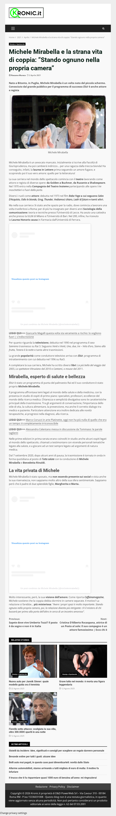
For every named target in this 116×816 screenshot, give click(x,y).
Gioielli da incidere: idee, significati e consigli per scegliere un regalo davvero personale (56, 750)
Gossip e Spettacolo (17, 44)
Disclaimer (73, 786)
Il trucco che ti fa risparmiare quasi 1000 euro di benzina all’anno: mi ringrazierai (53, 777)
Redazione (41, 786)
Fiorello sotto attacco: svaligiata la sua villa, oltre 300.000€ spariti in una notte (33, 708)
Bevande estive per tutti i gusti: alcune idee (32, 756)
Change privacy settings (13, 813)
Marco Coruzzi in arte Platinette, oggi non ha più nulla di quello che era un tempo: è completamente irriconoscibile (57, 421)
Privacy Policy (57, 786)
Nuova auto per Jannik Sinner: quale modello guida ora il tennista (33, 661)
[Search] (103, 28)
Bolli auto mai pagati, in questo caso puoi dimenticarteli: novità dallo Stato (49, 762)
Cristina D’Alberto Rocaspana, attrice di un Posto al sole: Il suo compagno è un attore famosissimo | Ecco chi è (83, 624)
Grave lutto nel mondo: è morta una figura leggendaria (83, 661)
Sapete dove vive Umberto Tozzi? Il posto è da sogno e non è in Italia (33, 622)
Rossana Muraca (18, 75)
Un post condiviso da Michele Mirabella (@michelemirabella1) (49, 324)
